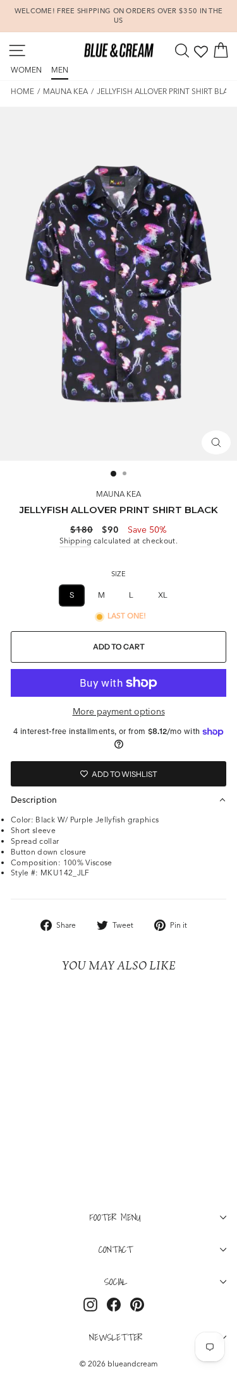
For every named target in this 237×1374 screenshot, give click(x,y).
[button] (118, 799)
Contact (116, 1249)
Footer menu (115, 1216)
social (115, 1281)
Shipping (75, 540)
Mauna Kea (65, 91)
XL (163, 595)
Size (118, 573)
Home (22, 91)
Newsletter (115, 1336)
